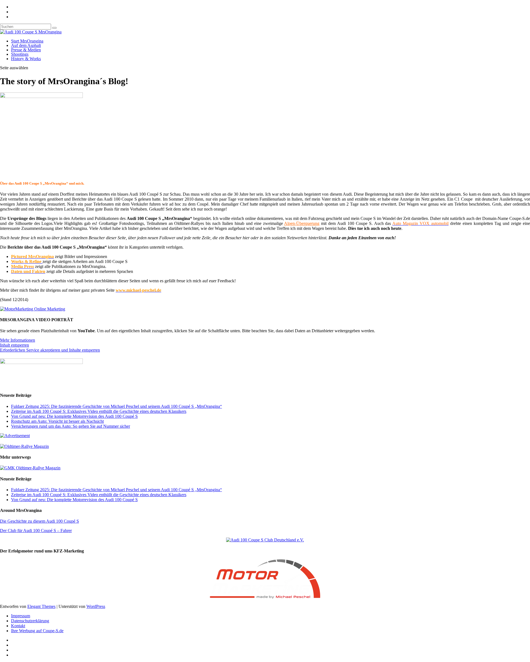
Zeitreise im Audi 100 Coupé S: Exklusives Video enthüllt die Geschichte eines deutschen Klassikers (98, 411)
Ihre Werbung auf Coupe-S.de (37, 630)
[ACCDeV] (265, 540)
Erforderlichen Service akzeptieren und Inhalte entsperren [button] (50, 350)
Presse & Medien (26, 49)
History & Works (26, 58)
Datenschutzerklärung (30, 620)
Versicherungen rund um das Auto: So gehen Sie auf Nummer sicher (70, 426)
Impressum (20, 615)
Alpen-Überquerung (301, 223)
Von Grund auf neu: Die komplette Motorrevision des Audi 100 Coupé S (74, 416)
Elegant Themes (41, 606)
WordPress (95, 606)
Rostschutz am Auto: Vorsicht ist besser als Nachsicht (57, 421)
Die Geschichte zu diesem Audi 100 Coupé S (39, 521)
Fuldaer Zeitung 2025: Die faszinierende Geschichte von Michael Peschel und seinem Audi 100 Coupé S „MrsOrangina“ (116, 406)
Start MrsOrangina (27, 41)
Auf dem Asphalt (26, 45)
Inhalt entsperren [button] (14, 345)
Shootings (19, 54)
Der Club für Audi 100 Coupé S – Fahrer (36, 530)
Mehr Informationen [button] (17, 340)
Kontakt (18, 625)
